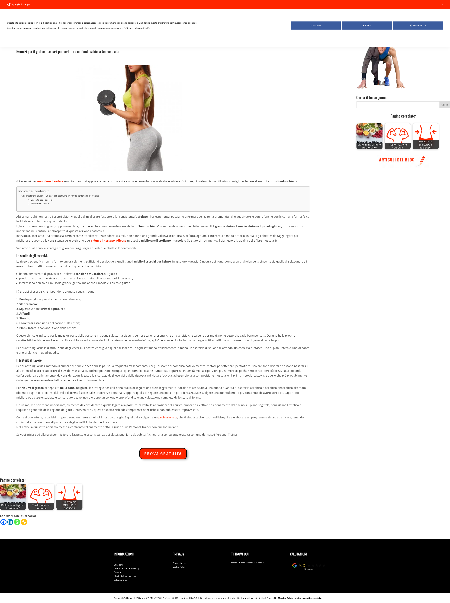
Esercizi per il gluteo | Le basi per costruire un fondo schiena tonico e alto (61, 195)
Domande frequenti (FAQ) (126, 568)
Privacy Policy (179, 562)
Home (234, 562)
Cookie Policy (178, 566)
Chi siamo (118, 564)
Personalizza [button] (419, 25)
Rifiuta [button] (368, 25)
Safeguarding (120, 579)
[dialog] (225, 23)
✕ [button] (442, 4)
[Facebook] (3, 522)
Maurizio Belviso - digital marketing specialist (300, 598)
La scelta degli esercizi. (42, 199)
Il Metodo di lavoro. (40, 203)
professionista (167, 417)
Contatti (117, 572)
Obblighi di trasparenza (125, 575)
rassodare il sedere (50, 181)
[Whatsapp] (17, 522)
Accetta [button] (317, 25)
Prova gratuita (163, 453)
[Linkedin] (10, 522)
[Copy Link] (24, 522)
